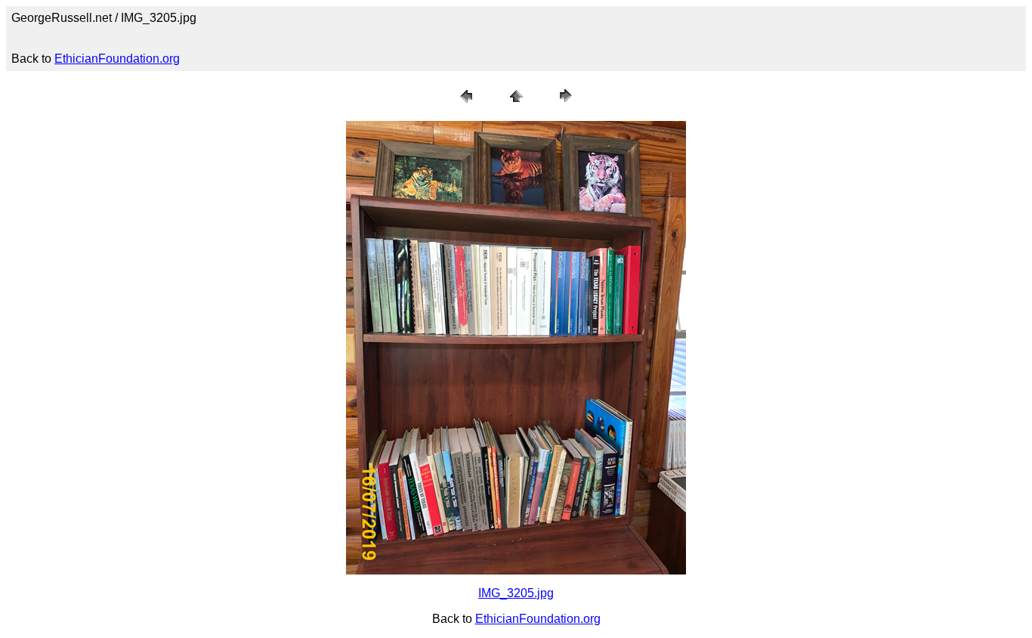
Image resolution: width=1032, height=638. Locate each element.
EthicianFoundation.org (117, 58)
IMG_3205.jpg (516, 593)
